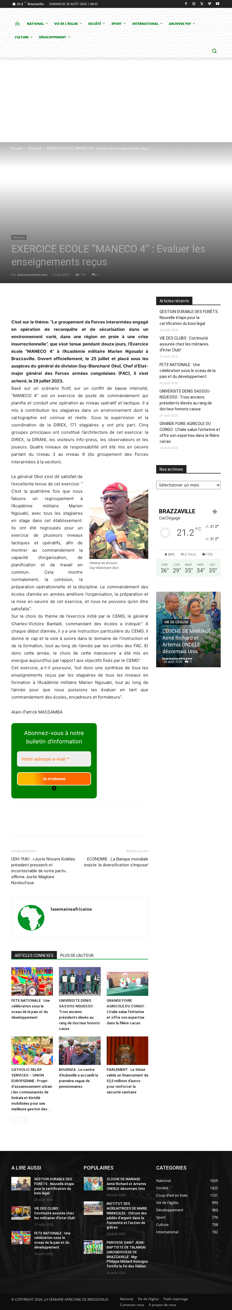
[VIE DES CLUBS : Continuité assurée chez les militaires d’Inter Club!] (21, 1213)
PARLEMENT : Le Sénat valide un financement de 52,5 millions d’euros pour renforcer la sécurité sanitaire (127, 1080)
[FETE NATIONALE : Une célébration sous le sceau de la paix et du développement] (32, 981)
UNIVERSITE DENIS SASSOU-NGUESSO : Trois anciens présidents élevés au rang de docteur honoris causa (186, 400)
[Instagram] (194, 4)
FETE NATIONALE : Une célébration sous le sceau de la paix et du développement (188, 370)
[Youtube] (217, 4)
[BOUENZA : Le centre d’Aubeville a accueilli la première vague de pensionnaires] (79, 1050)
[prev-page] (14, 1120)
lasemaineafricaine (33, 274)
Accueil (17, 148)
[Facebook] (186, 4)
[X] (202, 4)
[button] (214, 51)
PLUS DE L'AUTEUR (77, 955)
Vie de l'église (176, 622)
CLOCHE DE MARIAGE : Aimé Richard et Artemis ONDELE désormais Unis (126, 1184)
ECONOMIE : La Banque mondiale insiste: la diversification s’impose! (116, 862)
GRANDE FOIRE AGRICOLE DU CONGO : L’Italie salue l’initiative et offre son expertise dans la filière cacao (126, 1011)
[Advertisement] (116, 99)
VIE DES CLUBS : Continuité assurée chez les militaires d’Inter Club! (184, 344)
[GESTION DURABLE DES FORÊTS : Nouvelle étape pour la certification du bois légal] (21, 1183)
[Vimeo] (209, 4)
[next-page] (23, 1120)
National (34, 148)
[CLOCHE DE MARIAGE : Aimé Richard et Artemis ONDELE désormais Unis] (93, 1183)
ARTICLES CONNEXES (34, 955)
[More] (117, 302)
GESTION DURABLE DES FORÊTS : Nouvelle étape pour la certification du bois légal (190, 317)
